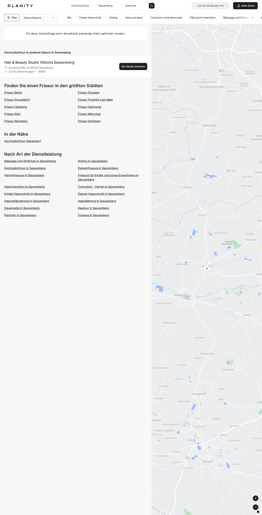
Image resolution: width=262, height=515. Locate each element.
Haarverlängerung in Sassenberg (26, 201)
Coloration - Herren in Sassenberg (101, 186)
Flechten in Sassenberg (20, 215)
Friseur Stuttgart (89, 121)
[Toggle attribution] (258, 512)
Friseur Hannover (89, 107)
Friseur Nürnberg (15, 121)
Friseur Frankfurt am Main (95, 99)
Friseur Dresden (89, 92)
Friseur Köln (12, 114)
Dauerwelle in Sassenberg (22, 208)
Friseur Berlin (13, 92)
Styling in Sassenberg (92, 161)
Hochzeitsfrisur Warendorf (22, 141)
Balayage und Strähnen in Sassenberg (30, 161)
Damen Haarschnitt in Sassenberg (101, 194)
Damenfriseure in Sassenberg (98, 168)
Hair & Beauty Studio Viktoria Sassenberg (39, 62)
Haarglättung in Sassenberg (97, 201)
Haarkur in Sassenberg (93, 208)
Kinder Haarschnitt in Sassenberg (27, 194)
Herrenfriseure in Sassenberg (24, 175)
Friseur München (89, 114)
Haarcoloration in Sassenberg (24, 186)
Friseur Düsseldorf (17, 99)
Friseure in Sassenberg (93, 215)
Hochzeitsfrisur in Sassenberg (25, 168)
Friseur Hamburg (15, 107)
